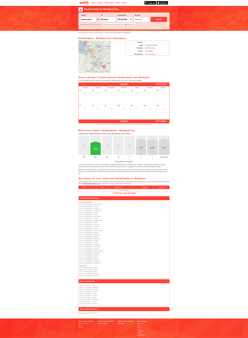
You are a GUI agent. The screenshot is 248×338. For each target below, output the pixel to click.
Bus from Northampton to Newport (89, 240)
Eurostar (80, 325)
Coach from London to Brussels (88, 303)
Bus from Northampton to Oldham (89, 255)
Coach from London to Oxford (88, 293)
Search (159, 19)
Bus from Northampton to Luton (88, 214)
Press (138, 327)
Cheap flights (121, 323)
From (83, 15)
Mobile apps (140, 331)
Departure (122, 15)
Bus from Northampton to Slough (89, 232)
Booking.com (119, 24)
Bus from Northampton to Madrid (89, 269)
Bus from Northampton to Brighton (89, 226)
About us (139, 323)
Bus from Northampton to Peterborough (91, 210)
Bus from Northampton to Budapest (89, 273)
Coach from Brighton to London (88, 295)
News (138, 329)
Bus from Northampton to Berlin (88, 267)
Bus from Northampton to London (89, 212)
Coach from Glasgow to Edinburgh (89, 287)
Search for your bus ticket (125, 193)
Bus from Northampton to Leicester (89, 208)
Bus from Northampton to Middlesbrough (91, 220)
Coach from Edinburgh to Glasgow (89, 289)
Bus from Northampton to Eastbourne (90, 245)
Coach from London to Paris (87, 285)
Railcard (80, 327)
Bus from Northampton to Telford (89, 228)
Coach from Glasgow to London (88, 291)
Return (137, 15)
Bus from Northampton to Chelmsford (90, 263)
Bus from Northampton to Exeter (89, 242)
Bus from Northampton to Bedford (89, 206)
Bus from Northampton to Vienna (89, 275)
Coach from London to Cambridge (89, 299)
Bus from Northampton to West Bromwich (91, 230)
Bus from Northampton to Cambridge (90, 216)
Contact (139, 333)
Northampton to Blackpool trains (89, 313)
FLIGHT (117, 3)
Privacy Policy (141, 335)
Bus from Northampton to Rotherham (90, 238)
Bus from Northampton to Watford (89, 236)
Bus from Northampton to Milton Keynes (91, 204)
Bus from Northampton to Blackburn (90, 253)
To (101, 15)
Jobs (138, 325)
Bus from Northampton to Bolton (89, 222)
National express (102, 323)
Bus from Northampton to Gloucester (90, 234)
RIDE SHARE (109, 3)
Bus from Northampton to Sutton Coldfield (91, 251)
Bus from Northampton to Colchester (90, 247)
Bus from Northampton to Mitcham (89, 259)
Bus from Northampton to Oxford (89, 218)
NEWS (124, 3)
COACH (100, 3)
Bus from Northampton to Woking (89, 257)
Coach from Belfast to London (88, 301)
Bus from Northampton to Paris (88, 271)
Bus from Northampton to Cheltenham (90, 261)
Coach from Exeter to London (88, 297)
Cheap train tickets (83, 323)
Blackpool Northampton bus (91, 183)
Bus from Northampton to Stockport (89, 224)
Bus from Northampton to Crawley (89, 249)
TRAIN (93, 3)
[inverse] (98, 19)
